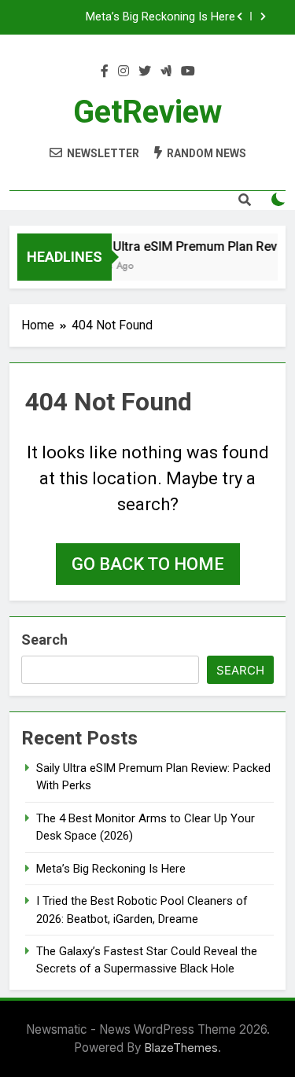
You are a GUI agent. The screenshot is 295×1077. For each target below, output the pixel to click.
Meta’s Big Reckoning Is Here (160, 17)
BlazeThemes (181, 1047)
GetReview (147, 112)
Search (44, 639)
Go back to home (148, 564)
